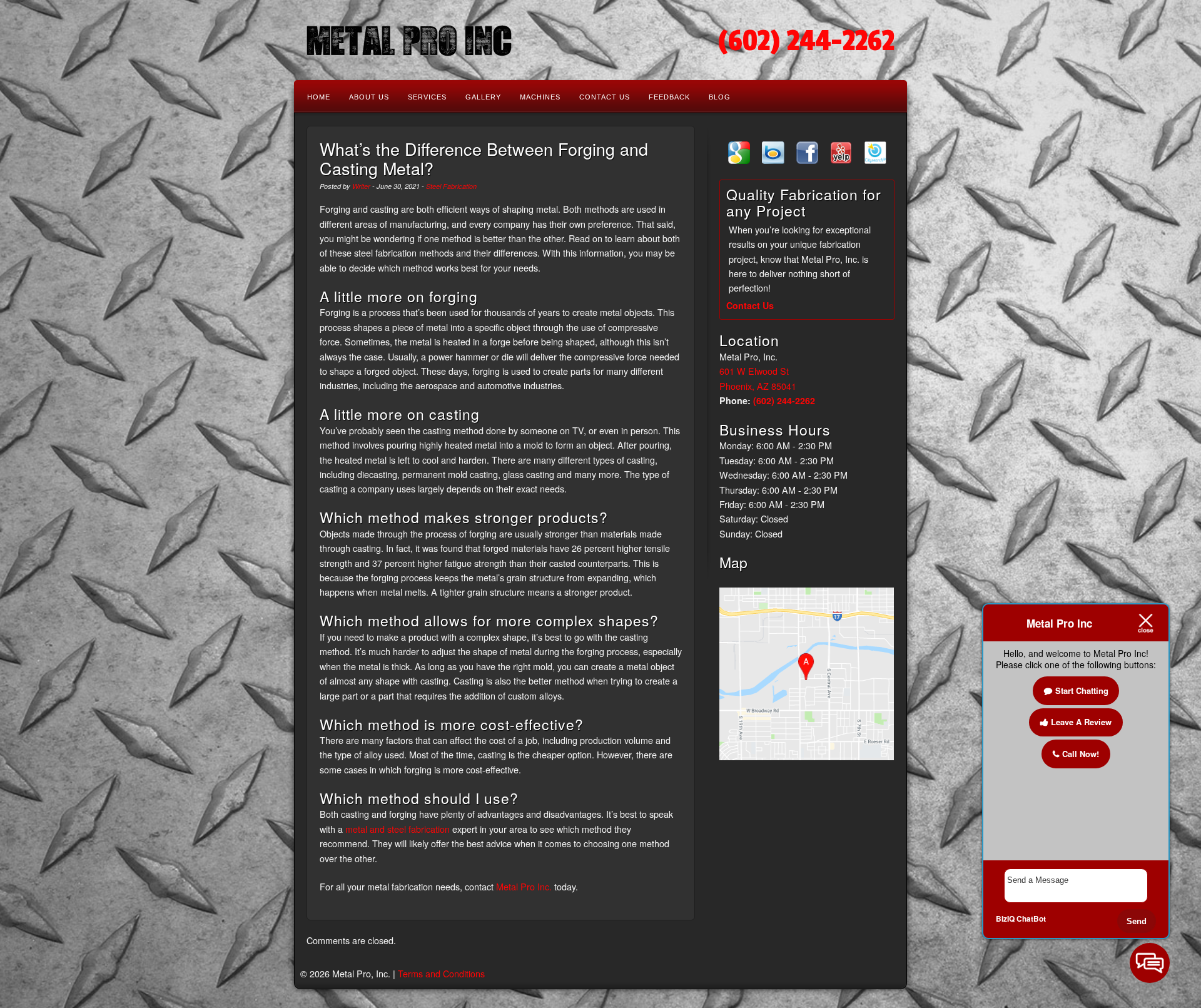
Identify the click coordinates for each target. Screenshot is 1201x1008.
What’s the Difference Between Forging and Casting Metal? (484, 158)
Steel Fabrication (451, 186)
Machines (540, 97)
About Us (369, 97)
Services (427, 97)
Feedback (669, 97)
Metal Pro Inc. (524, 886)
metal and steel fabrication (397, 828)
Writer (361, 186)
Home (318, 97)
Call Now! (1080, 754)
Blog (720, 97)
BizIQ (1005, 918)
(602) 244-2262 (806, 41)
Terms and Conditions (441, 973)
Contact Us (604, 97)
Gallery (483, 97)
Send (1137, 921)
